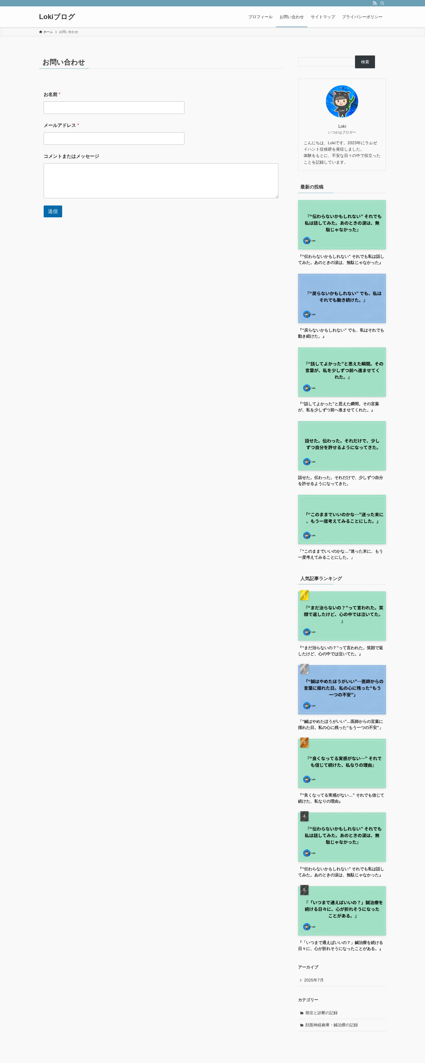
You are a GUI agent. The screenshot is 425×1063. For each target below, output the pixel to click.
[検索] (382, 3)
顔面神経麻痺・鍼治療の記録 (331, 1025)
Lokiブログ (57, 16)
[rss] (374, 3)
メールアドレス (61, 125)
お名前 (52, 94)
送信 (53, 211)
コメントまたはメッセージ (71, 156)
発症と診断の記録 (321, 1012)
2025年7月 (314, 980)
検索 (365, 62)
